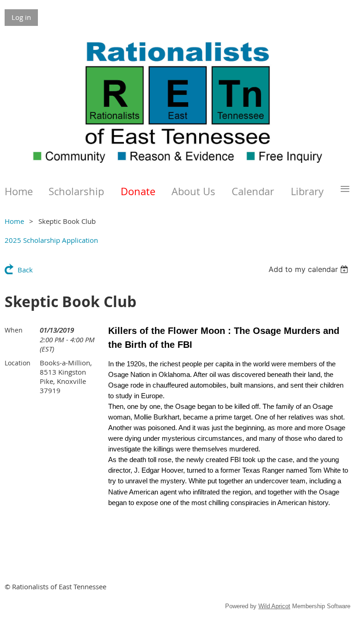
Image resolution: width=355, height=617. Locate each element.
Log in (21, 17)
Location (18, 362)
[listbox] (309, 269)
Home (14, 221)
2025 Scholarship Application (51, 240)
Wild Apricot (274, 606)
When (14, 330)
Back (25, 269)
